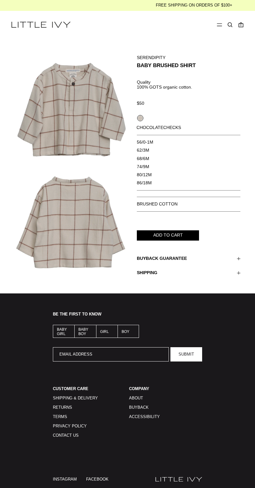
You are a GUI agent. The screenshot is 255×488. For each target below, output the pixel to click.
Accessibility (144, 417)
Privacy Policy (70, 426)
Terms (60, 417)
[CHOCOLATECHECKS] (140, 118)
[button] (230, 25)
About (136, 398)
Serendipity (151, 57)
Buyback (139, 407)
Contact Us (66, 435)
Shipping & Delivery (75, 398)
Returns (62, 407)
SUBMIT (186, 354)
